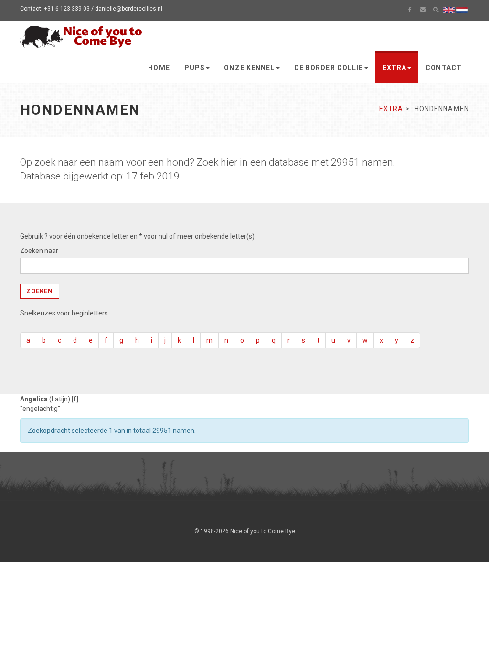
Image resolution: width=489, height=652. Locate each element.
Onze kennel (249, 68)
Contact (443, 68)
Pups (194, 68)
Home (159, 68)
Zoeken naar (39, 250)
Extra (395, 68)
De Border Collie (328, 68)
